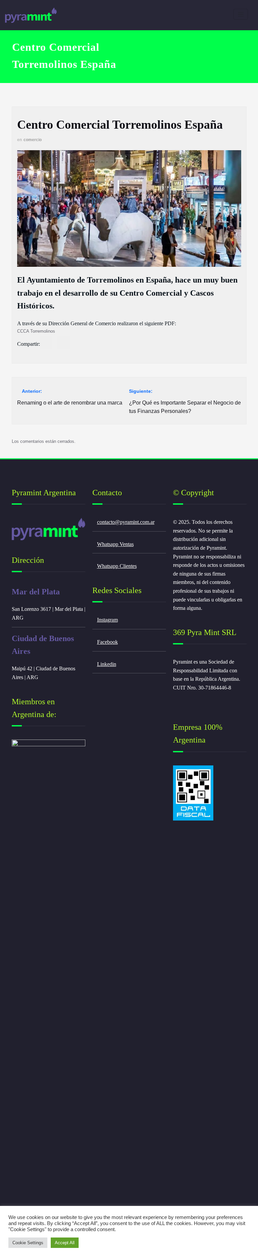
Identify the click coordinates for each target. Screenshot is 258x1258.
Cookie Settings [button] (27, 1242)
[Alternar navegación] (240, 14)
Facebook (107, 642)
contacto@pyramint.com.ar (126, 522)
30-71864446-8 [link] (214, 687)
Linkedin (106, 664)
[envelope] (63, 342)
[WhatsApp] (46, 342)
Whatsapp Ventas (115, 544)
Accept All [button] (65, 1242)
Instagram (107, 620)
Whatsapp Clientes (117, 566)
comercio (33, 139)
